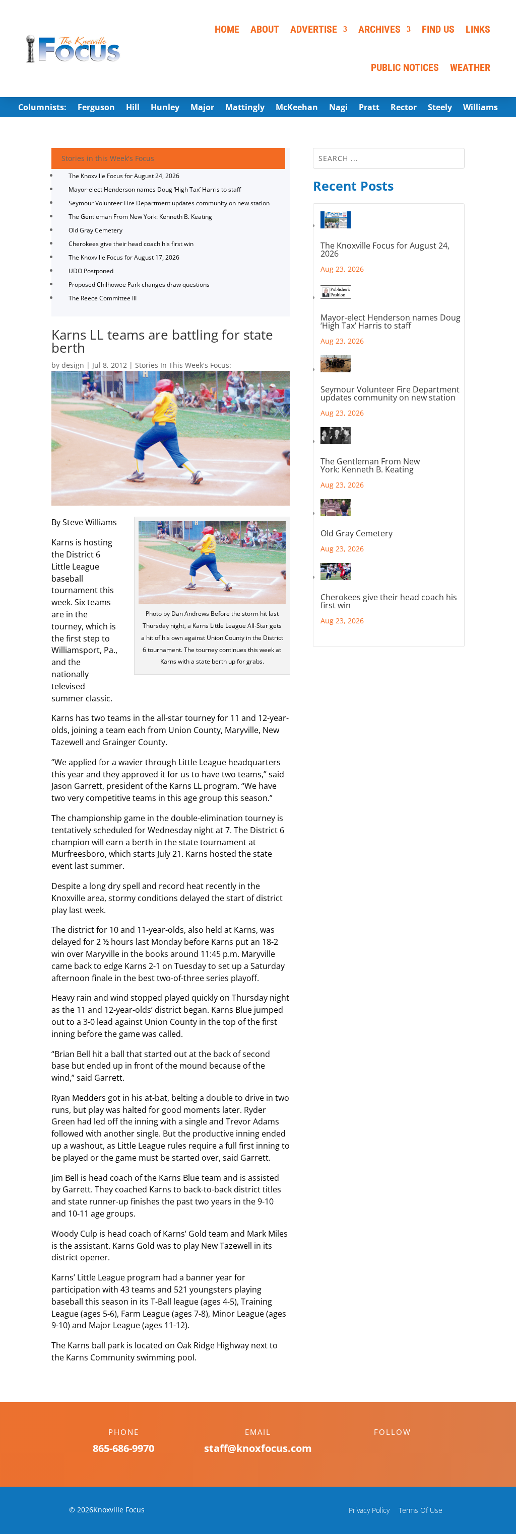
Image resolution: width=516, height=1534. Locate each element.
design (72, 365)
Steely (440, 108)
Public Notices (405, 67)
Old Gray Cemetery (95, 230)
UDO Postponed (91, 271)
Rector (404, 108)
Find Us (438, 29)
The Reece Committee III (103, 298)
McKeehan (297, 108)
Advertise (313, 29)
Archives (379, 29)
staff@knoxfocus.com (258, 1448)
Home (227, 29)
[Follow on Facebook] (382, 1449)
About (264, 29)
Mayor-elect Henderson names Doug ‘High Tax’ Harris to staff (155, 189)
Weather (470, 67)
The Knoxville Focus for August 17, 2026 (124, 257)
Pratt (369, 108)
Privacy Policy (369, 1510)
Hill (133, 108)
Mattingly (245, 108)
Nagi (338, 108)
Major (202, 108)
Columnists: (42, 108)
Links (478, 29)
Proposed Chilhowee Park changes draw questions (139, 284)
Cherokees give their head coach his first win (131, 243)
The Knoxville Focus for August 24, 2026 (124, 176)
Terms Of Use (420, 1510)
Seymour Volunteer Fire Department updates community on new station (169, 203)
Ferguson (96, 108)
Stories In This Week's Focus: (183, 365)
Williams (480, 108)
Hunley (165, 108)
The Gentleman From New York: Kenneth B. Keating (140, 216)
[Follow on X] (403, 1449)
